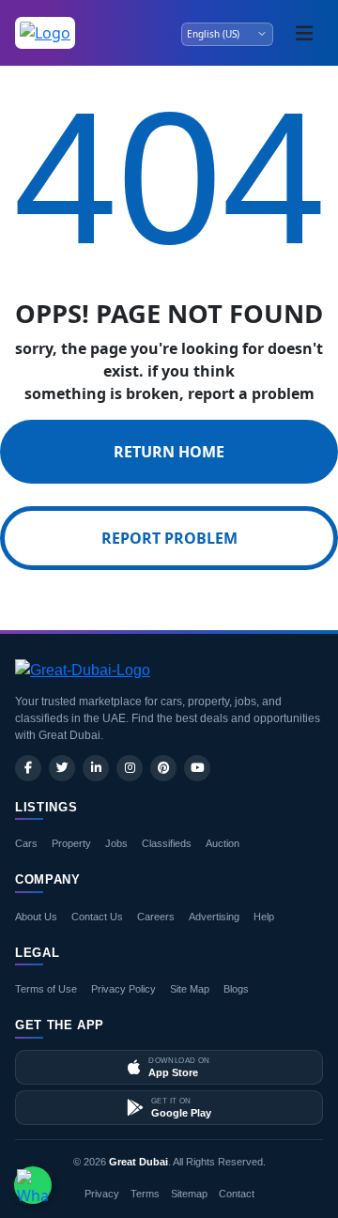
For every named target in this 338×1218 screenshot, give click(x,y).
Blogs (236, 988)
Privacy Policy (123, 988)
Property (71, 843)
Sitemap (189, 1193)
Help (264, 916)
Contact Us (97, 916)
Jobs (116, 843)
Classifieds (167, 843)
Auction (222, 843)
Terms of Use (46, 988)
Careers (156, 916)
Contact (236, 1193)
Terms (145, 1193)
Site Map (189, 988)
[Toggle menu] (304, 33)
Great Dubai (138, 1161)
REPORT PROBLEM (169, 538)
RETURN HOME (169, 451)
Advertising (214, 916)
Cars (26, 843)
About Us (36, 916)
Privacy (101, 1193)
